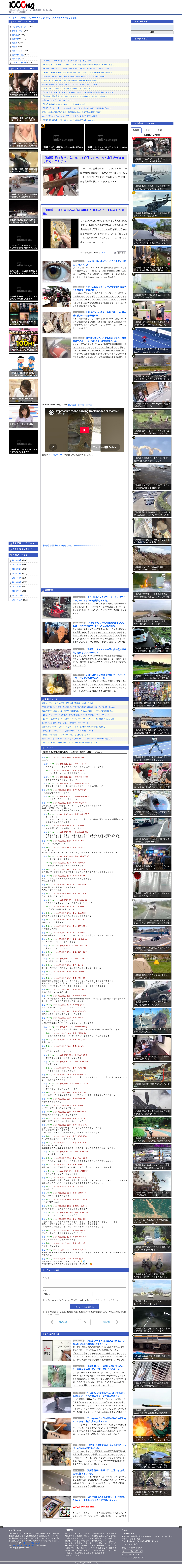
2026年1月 (17, 591)
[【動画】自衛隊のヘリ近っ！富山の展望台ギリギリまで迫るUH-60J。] (152, 193)
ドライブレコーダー (19, 27)
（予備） (81, 405)
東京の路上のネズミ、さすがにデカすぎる (58, 100)
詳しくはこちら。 (73, 1555)
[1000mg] (22, 2)
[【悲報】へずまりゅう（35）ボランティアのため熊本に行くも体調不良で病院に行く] (106, 137)
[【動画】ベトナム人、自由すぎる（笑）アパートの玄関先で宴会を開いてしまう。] (152, 247)
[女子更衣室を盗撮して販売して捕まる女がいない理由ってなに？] (23, 288)
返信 (44, 757)
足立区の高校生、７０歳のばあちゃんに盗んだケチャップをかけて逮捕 (69, 84)
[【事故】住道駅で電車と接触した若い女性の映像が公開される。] (152, 1336)
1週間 (147, 130)
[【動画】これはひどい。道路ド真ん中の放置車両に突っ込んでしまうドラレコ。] (152, 1308)
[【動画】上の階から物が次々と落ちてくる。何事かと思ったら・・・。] (152, 873)
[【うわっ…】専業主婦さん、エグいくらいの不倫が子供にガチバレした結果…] (23, 237)
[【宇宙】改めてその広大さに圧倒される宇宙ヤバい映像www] (23, 441)
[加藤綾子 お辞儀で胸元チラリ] (23, 390)
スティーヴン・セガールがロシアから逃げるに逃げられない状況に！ (68, 61)
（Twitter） (72, 405)
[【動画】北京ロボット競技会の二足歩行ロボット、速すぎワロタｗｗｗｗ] (152, 737)
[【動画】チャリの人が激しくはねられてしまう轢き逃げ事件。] (152, 928)
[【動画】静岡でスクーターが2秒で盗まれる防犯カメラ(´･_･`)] (152, 383)
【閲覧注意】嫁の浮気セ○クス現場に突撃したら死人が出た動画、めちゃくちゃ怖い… (75, 77)
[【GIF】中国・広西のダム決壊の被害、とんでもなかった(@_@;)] (152, 1200)
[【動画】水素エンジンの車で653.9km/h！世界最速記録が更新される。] (152, 1390)
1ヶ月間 (158, 130)
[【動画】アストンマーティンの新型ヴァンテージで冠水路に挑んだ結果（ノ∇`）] (152, 1444)
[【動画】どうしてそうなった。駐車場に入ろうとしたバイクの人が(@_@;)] (152, 220)
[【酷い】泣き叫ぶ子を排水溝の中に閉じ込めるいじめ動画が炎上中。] (152, 1363)
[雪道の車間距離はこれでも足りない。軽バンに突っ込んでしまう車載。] (23, 212)
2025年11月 (17, 600)
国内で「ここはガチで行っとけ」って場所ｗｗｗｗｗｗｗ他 (65, 723)
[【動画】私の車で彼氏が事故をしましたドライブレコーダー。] (152, 275)
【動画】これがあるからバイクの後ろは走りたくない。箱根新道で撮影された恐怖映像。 (152, 1141)
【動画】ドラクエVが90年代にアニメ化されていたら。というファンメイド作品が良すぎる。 (152, 1440)
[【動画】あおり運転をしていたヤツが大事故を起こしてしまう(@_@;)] (152, 166)
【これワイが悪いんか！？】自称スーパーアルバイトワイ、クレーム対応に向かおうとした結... (78, 719)
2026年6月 (17, 569)
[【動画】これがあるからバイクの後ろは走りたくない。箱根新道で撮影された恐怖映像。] (152, 1118)
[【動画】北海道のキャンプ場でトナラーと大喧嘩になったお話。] (152, 955)
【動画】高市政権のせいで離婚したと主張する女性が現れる (65, 104)
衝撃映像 (15, 39)
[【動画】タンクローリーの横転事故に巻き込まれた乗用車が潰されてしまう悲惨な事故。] (152, 900)
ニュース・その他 (19, 63)
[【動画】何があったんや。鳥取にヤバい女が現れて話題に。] (152, 1009)
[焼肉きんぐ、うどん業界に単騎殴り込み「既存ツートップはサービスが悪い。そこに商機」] (23, 263)
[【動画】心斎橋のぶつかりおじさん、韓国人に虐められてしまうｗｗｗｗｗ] (152, 846)
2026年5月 (17, 573)
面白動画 (15, 35)
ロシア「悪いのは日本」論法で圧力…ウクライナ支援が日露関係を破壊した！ (72, 116)
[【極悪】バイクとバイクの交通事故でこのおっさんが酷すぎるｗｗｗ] (23, 186)
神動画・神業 (17, 31)
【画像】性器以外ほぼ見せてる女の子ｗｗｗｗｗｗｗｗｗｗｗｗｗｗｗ (74, 545)
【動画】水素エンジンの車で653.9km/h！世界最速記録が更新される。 (150, 1413)
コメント (46, 1278)
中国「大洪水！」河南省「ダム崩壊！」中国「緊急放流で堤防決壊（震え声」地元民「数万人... (78, 65)
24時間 (136, 130)
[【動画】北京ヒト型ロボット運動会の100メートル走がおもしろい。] (152, 329)
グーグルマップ (55, 455)
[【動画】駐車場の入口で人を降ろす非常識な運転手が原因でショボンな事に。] (152, 1145)
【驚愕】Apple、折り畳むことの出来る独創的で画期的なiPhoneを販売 (69, 80)
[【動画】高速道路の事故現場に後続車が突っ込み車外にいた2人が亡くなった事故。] (152, 492)
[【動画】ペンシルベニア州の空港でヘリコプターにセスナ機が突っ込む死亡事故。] (152, 655)
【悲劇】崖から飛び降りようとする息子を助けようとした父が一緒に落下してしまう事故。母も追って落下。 (152, 433)
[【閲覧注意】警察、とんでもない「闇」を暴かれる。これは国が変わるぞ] (23, 110)
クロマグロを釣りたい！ (133, 1558)
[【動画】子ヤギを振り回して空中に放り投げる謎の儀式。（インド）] (152, 1172)
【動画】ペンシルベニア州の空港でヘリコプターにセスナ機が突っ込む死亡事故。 (152, 678)
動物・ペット (17, 51)
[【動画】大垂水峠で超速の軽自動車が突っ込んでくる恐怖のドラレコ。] (152, 1227)
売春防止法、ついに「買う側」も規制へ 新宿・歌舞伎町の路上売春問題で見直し (73, 727)
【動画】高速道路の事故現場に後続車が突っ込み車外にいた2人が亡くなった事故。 (152, 515)
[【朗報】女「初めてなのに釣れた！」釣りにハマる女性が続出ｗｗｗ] (23, 365)
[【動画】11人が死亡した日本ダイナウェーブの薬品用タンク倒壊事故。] (152, 465)
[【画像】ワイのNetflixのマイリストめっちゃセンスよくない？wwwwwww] (23, 314)
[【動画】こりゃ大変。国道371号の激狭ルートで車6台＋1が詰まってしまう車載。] (152, 628)
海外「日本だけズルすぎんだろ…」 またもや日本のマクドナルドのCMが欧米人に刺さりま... (77, 739)
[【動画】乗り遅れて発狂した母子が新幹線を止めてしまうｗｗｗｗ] (152, 792)
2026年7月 (17, 565)
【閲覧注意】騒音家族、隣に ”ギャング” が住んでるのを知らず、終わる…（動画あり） (75, 96)
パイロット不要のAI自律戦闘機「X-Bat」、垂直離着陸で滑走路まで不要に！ (71, 743)
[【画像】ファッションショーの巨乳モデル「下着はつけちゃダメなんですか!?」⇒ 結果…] (23, 135)
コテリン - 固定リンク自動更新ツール (11, 75)
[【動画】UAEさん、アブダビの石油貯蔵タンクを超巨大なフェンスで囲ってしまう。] (152, 356)
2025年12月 (17, 595)
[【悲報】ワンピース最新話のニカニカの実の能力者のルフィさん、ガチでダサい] (62, 137)
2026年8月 (17, 560)
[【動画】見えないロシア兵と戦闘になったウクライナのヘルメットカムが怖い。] (152, 1254)
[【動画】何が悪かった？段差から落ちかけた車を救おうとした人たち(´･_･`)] (152, 982)
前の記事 (63, 1322)
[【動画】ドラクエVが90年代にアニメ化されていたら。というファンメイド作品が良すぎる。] (152, 1417)
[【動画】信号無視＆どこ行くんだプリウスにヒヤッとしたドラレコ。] (152, 1281)
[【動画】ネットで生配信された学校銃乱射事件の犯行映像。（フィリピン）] (152, 1036)
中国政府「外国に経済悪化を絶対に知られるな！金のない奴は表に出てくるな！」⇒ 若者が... (78, 69)
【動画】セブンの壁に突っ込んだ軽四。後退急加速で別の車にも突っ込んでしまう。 (152, 733)
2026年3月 (17, 582)
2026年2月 (17, 586)
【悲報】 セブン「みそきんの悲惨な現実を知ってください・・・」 (68, 88)
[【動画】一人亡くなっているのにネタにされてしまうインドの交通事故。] (152, 139)
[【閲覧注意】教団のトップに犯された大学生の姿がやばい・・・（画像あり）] (23, 84)
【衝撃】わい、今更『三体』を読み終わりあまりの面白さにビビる (67, 731)
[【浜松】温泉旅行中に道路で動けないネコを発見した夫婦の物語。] (152, 819)
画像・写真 (16, 59)
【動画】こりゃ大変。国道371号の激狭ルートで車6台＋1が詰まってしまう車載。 (151, 651)
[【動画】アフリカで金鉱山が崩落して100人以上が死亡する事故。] (152, 547)
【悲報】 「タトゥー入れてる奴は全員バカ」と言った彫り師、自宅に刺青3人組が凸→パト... (77, 108)
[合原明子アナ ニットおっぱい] (23, 416)
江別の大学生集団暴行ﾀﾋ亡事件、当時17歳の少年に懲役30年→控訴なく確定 (71, 112)
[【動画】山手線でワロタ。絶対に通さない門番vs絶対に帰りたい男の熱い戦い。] (152, 302)
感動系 (14, 47)
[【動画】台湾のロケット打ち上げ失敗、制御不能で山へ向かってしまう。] (152, 438)
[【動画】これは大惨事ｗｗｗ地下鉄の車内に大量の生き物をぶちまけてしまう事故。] (152, 764)
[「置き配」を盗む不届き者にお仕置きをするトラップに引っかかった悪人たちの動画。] (23, 161)
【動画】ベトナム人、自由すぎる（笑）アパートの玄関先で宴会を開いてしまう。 (152, 270)
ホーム (84, 1322)
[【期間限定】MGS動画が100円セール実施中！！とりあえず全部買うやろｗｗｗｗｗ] (23, 339)
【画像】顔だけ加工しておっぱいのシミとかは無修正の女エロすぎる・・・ (71, 120)
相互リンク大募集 (130, 1544)
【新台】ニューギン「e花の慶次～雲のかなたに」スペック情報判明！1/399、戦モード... (76, 715)
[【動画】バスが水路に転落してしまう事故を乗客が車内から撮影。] (152, 519)
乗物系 (14, 43)
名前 (44, 1291)
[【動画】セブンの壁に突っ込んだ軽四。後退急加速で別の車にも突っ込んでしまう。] (152, 710)
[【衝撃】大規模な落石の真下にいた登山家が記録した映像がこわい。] (152, 1091)
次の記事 (106, 1322)
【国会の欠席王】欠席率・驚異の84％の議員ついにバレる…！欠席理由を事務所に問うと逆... (78, 73)
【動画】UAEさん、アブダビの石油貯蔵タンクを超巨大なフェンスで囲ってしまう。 (152, 379)
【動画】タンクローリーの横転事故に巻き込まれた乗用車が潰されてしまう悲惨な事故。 (152, 923)
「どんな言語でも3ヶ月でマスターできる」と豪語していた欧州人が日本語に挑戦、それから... (78, 92)
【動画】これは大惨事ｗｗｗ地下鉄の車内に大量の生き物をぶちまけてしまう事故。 (152, 787)
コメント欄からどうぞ (132, 1551)
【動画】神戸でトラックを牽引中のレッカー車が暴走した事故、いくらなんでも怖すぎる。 (152, 596)
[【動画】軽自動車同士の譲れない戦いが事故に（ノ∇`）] (152, 1064)
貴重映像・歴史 (18, 55)
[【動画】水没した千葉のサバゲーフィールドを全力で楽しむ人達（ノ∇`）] (152, 1472)
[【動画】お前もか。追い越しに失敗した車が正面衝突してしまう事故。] (152, 601)
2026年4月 (17, 578)
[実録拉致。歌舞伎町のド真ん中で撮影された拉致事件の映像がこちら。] (152, 683)
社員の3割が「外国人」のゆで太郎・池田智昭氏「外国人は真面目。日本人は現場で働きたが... (78, 711)
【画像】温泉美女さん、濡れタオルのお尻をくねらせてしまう (66, 735)
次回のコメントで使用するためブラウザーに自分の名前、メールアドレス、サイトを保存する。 (82, 1300)
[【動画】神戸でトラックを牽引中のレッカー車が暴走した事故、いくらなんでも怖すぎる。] (152, 574)
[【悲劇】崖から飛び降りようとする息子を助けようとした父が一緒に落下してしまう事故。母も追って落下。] (152, 411)
